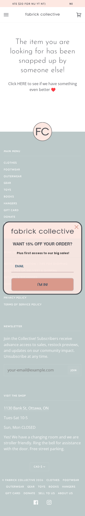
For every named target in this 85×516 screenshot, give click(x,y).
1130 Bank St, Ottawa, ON (26, 408)
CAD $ (38, 466)
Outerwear (13, 176)
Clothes (10, 162)
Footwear (12, 169)
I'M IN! (42, 284)
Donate (9, 216)
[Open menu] (11, 15)
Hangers (10, 203)
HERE (22, 83)
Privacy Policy (15, 297)
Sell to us (46, 493)
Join (74, 370)
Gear (7, 183)
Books (9, 196)
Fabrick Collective (20, 480)
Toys (7, 189)
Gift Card (11, 210)
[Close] (76, 226)
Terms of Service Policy (23, 304)
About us (65, 493)
